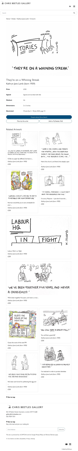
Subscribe (61, 429)
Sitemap (33, 438)
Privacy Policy (39, 435)
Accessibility (22, 438)
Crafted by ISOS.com (67, 449)
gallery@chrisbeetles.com (13, 414)
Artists (14, 19)
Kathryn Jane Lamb (23, 19)
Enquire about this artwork (39, 117)
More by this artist (22, 121)
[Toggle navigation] (74, 6)
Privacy (28, 438)
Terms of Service (50, 435)
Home (8, 19)
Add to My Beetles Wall (56, 121)
